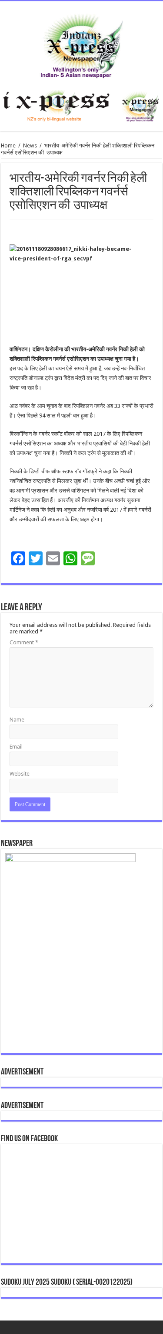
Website (20, 773)
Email (16, 746)
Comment (24, 642)
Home (8, 145)
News (30, 145)
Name (17, 719)
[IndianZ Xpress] (81, 44)
